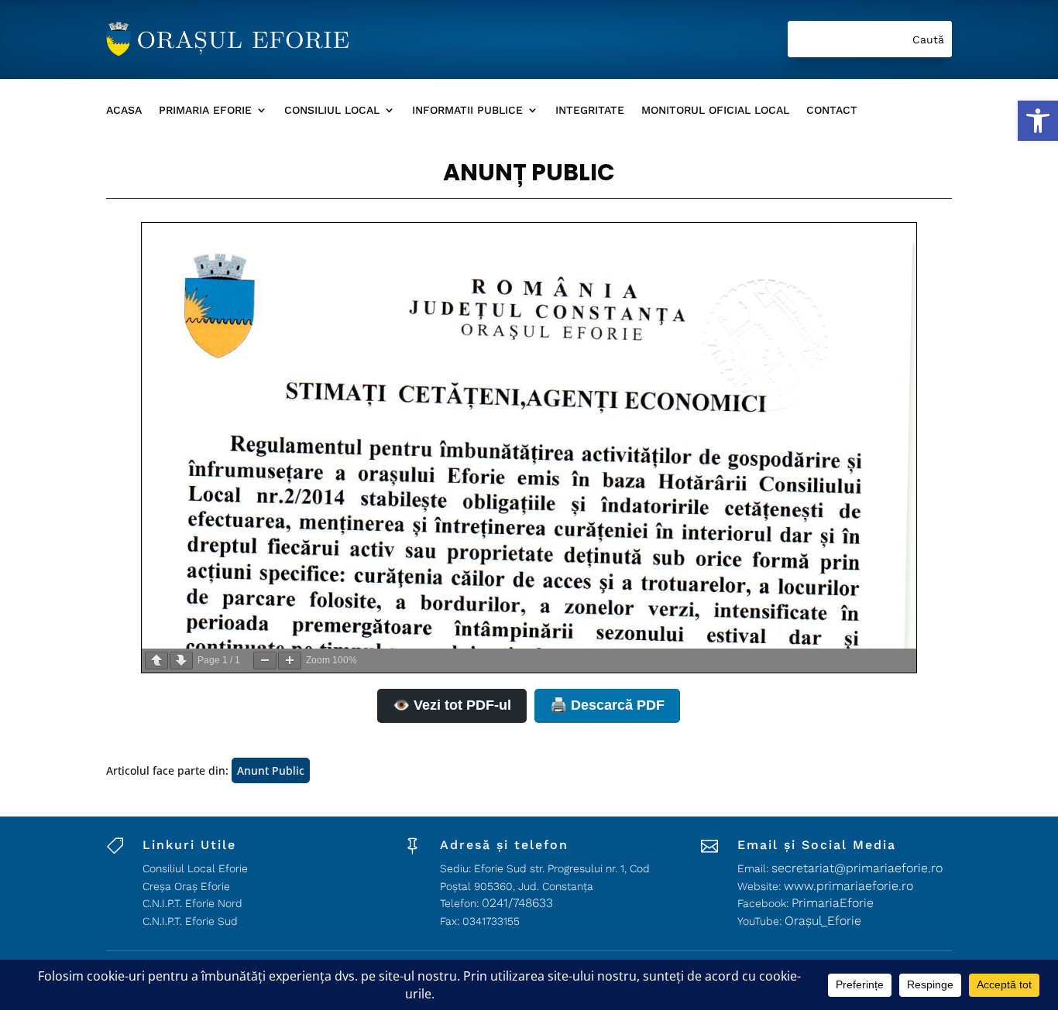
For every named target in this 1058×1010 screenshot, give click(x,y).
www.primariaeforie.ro (848, 885)
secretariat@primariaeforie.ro (857, 868)
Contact (831, 110)
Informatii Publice (467, 110)
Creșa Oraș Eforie (186, 886)
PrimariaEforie (833, 902)
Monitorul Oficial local (715, 110)
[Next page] (181, 660)
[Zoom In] (289, 660)
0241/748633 (517, 902)
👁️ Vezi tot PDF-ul (452, 705)
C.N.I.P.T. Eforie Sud (190, 921)
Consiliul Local (332, 110)
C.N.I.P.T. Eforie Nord (192, 903)
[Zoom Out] (265, 660)
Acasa (124, 110)
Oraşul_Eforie (823, 920)
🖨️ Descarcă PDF (607, 705)
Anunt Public (270, 770)
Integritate (589, 110)
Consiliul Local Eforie (195, 868)
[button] (1038, 121)
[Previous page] (156, 660)
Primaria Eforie (205, 110)
